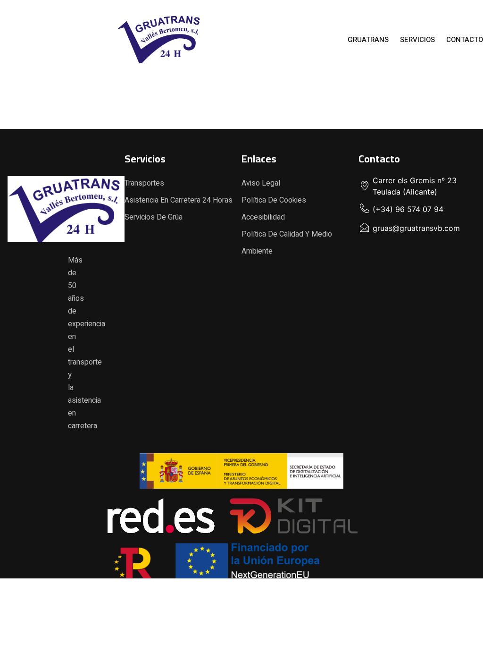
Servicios (417, 39)
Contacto (464, 39)
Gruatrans (368, 39)
